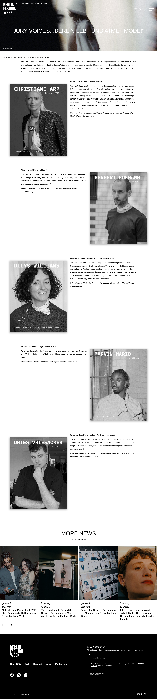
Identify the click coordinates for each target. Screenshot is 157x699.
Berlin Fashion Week (9, 57)
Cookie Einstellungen (11, 695)
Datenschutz (25, 694)
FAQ (27, 664)
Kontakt (37, 664)
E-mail (91, 654)
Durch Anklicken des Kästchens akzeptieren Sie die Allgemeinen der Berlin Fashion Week (118, 665)
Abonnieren (97, 674)
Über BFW (15, 664)
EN (135, 8)
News (20, 57)
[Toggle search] (140, 8)
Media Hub (61, 664)
